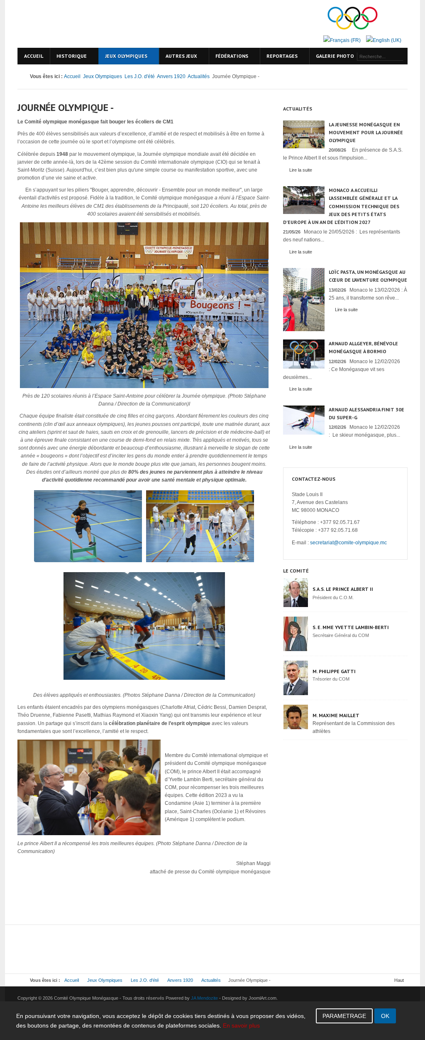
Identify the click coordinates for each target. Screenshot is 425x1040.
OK (385, 1016)
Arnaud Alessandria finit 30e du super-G (366, 413)
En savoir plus (241, 1025)
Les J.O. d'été (140, 76)
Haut (399, 980)
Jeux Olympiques (102, 76)
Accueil (72, 76)
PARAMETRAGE (344, 1016)
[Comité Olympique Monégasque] (88, 24)
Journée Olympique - (65, 107)
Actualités (199, 76)
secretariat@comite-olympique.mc (348, 543)
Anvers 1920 (171, 76)
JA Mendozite (204, 998)
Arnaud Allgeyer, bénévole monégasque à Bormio (363, 347)
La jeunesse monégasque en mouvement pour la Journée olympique (366, 132)
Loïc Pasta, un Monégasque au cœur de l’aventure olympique (368, 276)
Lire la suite (300, 169)
